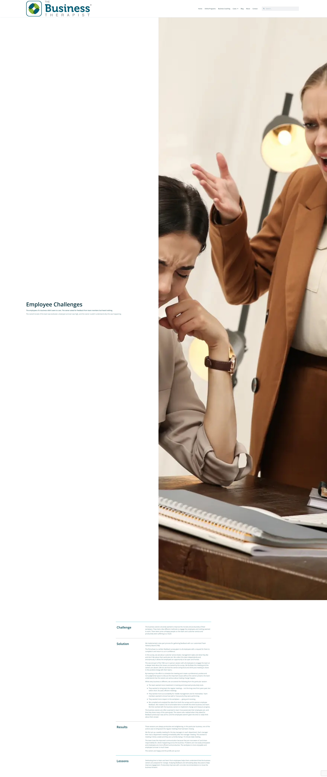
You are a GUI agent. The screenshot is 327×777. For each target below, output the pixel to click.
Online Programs (210, 9)
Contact (255, 9)
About (248, 9)
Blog (242, 9)
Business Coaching (224, 9)
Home (200, 9)
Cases (234, 9)
